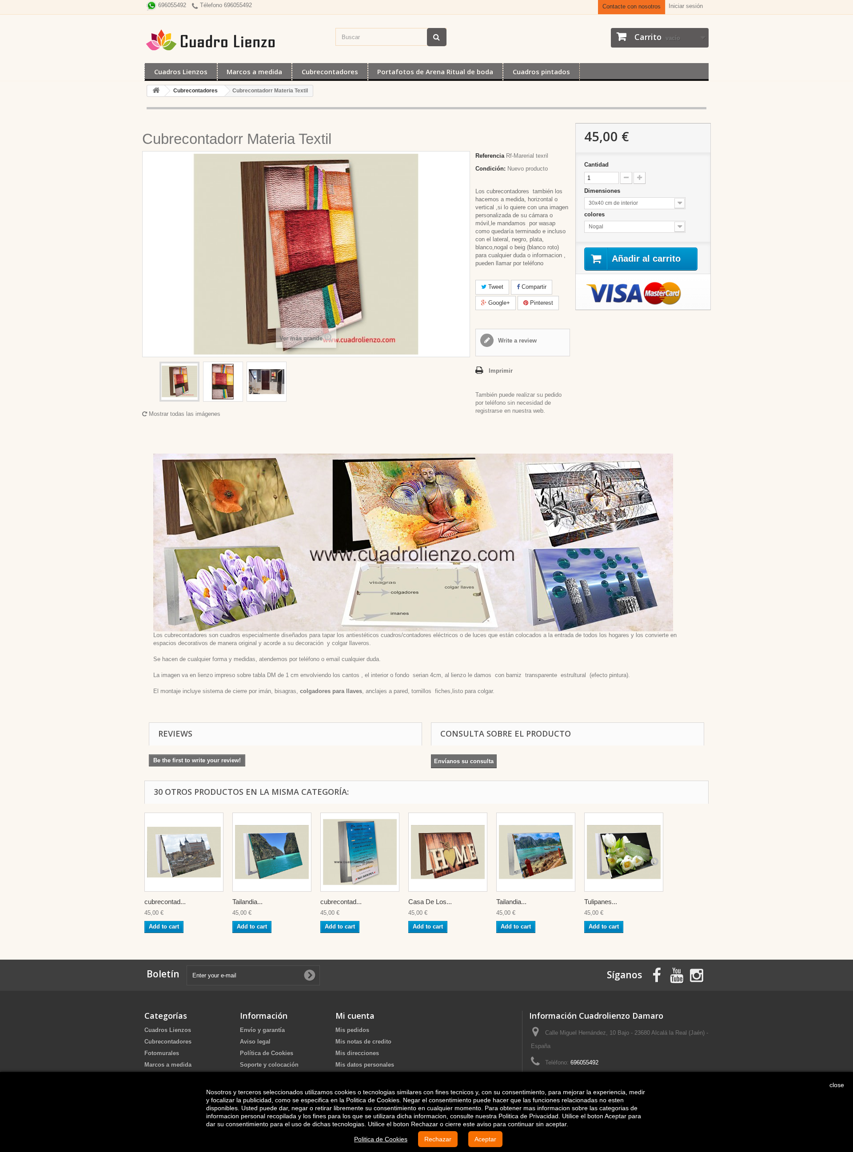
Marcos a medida (254, 71)
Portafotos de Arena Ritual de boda (435, 71)
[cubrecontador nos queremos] (359, 852)
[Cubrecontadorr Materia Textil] (179, 381)
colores (595, 214)
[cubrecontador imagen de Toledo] (183, 852)
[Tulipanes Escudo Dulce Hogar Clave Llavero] (623, 852)
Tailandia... (247, 901)
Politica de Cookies (380, 1139)
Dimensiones (603, 190)
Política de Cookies (266, 1053)
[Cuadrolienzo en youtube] (676, 974)
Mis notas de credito (363, 1041)
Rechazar (437, 1139)
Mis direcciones (357, 1053)
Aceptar (485, 1139)
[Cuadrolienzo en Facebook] (656, 974)
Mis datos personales (364, 1064)
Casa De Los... (430, 901)
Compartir (533, 286)
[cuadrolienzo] (235, 40)
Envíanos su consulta (464, 761)
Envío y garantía (262, 1030)
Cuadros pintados (541, 71)
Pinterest (540, 302)
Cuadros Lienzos (180, 71)
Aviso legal (255, 1041)
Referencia (489, 155)
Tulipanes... (600, 901)
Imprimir (501, 370)
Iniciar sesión (686, 6)
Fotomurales (161, 1053)
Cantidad (596, 164)
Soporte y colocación (269, 1064)
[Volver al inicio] (155, 90)
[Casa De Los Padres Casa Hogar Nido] (447, 852)
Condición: (490, 168)
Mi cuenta (355, 1015)
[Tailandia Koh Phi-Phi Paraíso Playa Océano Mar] (535, 852)
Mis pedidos (352, 1030)
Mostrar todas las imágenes (183, 414)
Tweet (494, 286)
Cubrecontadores (330, 71)
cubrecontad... (165, 901)
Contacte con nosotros (631, 6)
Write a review (516, 340)
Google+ (498, 302)
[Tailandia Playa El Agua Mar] (271, 852)
